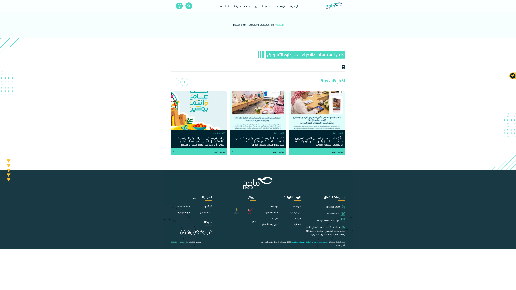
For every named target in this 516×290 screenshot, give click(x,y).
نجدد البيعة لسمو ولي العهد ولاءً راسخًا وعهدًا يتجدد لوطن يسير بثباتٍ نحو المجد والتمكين (199, 140)
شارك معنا (224, 6)
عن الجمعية (295, 212)
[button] (184, 82)
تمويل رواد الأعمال (270, 224)
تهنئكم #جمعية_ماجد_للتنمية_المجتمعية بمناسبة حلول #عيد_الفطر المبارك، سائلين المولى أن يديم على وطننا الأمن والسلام (260, 141)
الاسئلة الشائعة (183, 206)
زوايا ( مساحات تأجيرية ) (245, 6)
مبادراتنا (266, 6)
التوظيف (297, 206)
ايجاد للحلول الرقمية (179, 242)
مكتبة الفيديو (206, 212)
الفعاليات (297, 224)
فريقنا (298, 218)
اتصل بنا (275, 218)
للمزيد (253, 221)
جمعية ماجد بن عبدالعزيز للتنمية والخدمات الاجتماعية (309, 242)
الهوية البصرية (184, 212)
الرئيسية (294, 6)
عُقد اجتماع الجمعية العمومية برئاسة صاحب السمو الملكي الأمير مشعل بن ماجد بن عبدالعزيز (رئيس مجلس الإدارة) (318, 141)
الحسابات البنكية (272, 212)
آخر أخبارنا (208, 206)
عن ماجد (281, 6)
